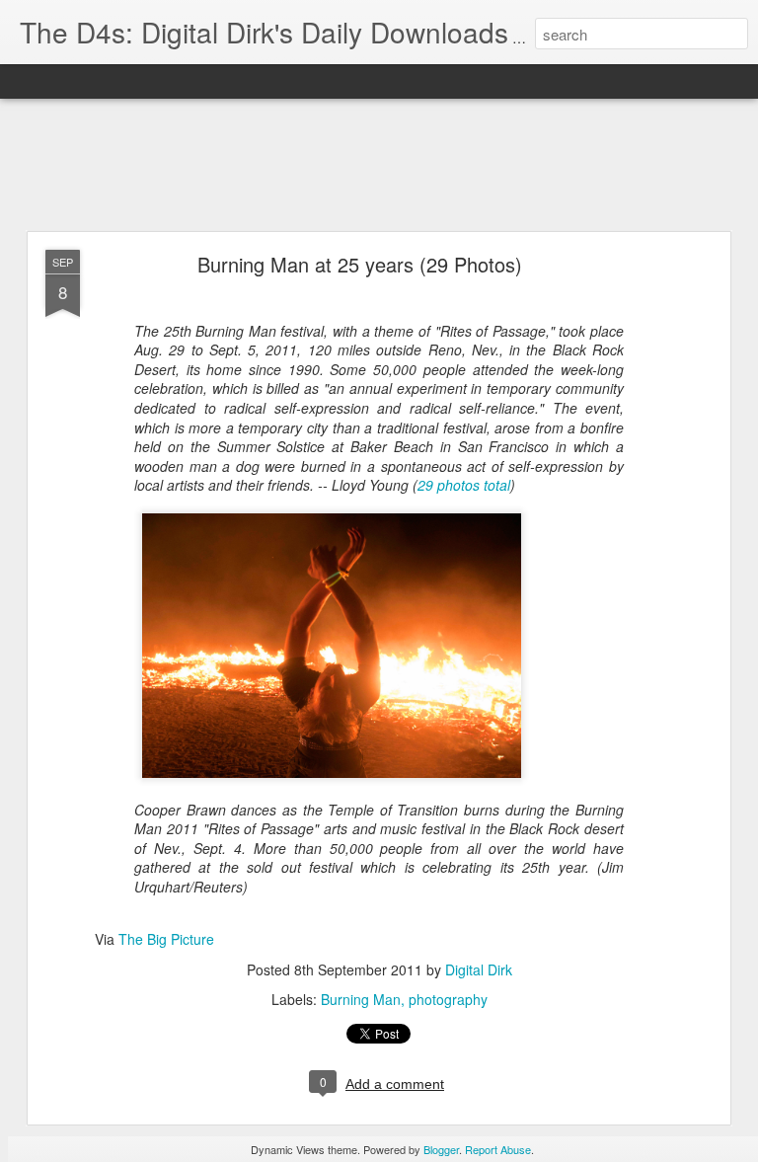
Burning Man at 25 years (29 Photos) (359, 264)
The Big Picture (166, 939)
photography (448, 999)
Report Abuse (498, 1149)
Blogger (441, 1149)
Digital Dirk (478, 969)
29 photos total (463, 485)
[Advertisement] (379, 165)
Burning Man (361, 999)
